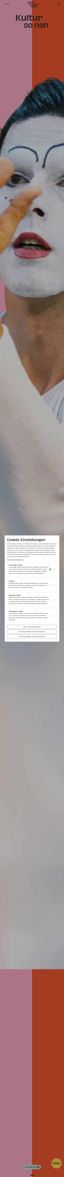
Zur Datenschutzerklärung (15, 560)
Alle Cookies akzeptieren (32, 627)
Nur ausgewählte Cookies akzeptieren (32, 632)
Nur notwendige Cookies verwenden (32, 636)
